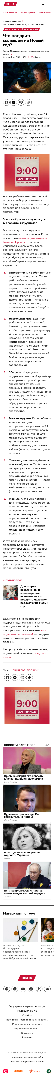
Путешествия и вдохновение (23, 24)
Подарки (33, 670)
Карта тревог (28, 12)
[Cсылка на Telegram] (6, 989)
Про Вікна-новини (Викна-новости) (27, 1019)
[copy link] (28, 102)
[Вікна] (10, 4)
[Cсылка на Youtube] (23, 989)
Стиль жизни (12, 21)
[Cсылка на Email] (47, 989)
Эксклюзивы (10, 12)
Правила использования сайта (27, 1057)
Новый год (18, 670)
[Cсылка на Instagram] (31, 989)
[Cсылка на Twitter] (39, 989)
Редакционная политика (27, 1024)
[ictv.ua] (34, 1071)
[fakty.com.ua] (18, 1071)
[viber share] (21, 102)
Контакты (27, 1033)
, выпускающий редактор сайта (26, 52)
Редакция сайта (27, 1010)
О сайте (27, 1015)
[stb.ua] (5, 1071)
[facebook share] (6, 102)
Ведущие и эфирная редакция (27, 1006)
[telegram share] (13, 102)
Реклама (27, 1037)
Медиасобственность (27, 1028)
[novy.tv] (48, 1071)
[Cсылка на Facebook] (15, 989)
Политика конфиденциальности (27, 1061)
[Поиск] (43, 4)
